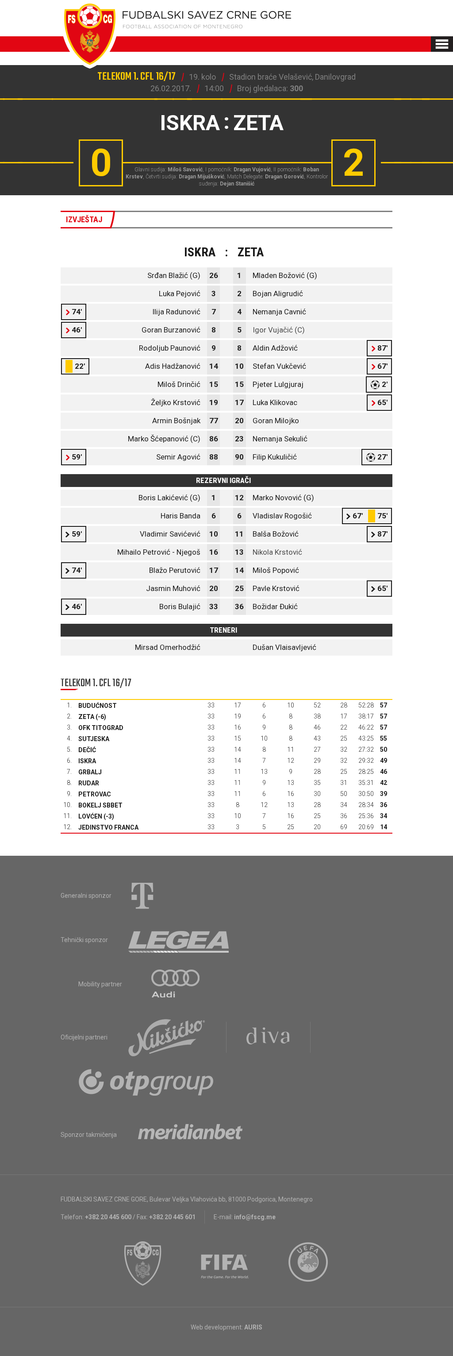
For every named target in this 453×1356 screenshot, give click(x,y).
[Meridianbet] (190, 1135)
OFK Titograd (100, 727)
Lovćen (90, 816)
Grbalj (90, 772)
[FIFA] (225, 1263)
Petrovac (94, 794)
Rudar (88, 783)
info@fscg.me (255, 1217)
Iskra (87, 761)
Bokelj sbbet (100, 805)
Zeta (86, 716)
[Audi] (176, 984)
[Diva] (268, 1037)
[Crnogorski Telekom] (142, 895)
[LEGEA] (179, 940)
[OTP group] (146, 1081)
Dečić (87, 749)
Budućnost (97, 705)
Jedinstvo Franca (108, 827)
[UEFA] (309, 1263)
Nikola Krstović (277, 552)
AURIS (253, 1327)
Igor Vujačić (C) (279, 329)
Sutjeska (93, 738)
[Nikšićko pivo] (167, 1037)
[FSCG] (142, 1263)
